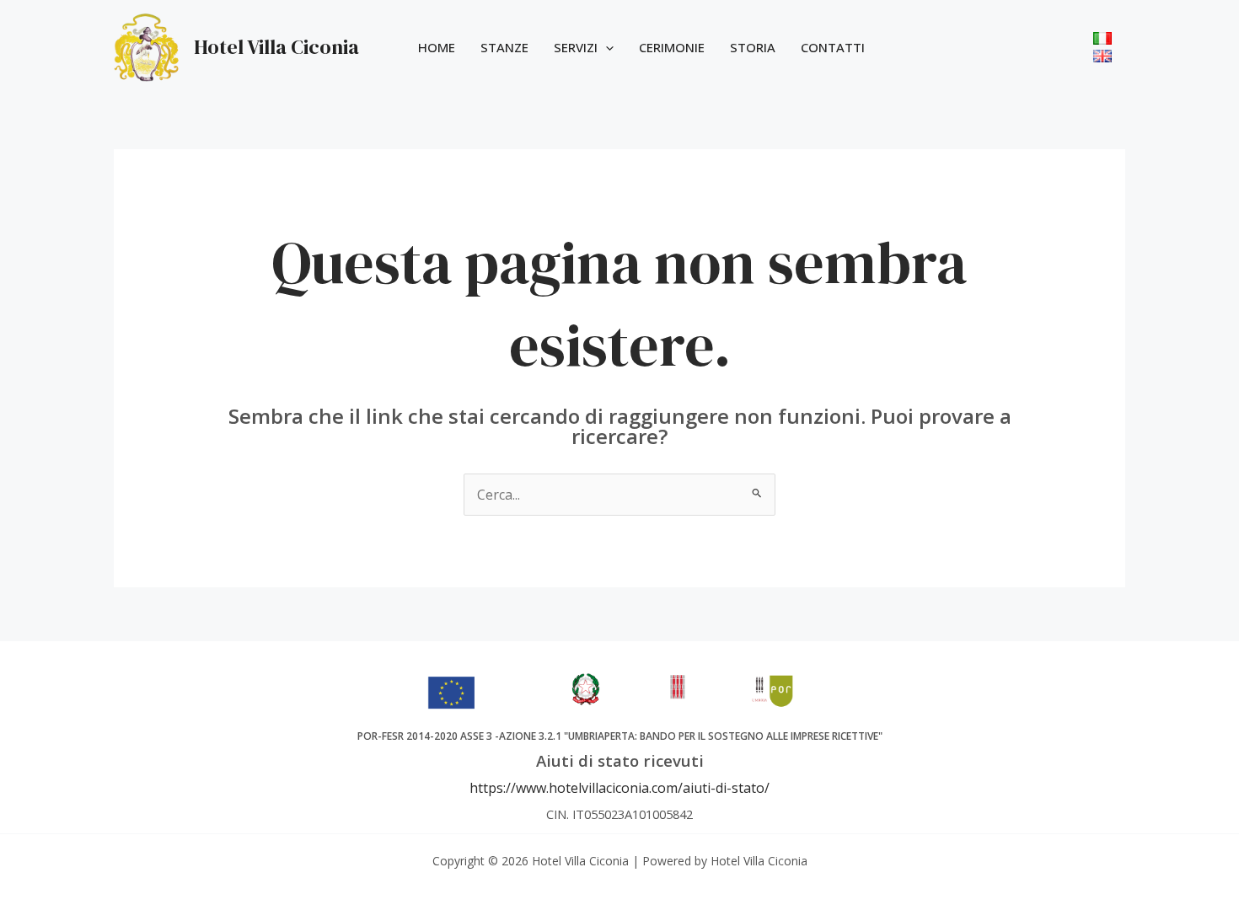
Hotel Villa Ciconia (276, 47)
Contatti (833, 47)
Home (436, 47)
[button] (606, 47)
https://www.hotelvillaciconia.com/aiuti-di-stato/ (619, 788)
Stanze (504, 47)
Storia (752, 47)
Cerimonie (672, 47)
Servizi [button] (576, 47)
